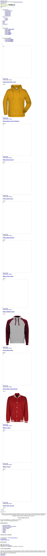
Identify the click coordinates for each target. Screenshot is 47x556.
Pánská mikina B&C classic (9, 82)
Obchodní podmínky (6, 525)
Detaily (10, 79)
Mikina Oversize (6, 466)
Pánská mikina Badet (8, 350)
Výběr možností (6, 79)
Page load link (3, 553)
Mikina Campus (6, 427)
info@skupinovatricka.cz (18, 1)
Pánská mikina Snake (8, 198)
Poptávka (4, 530)
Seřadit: (9, 29)
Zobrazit (9, 39)
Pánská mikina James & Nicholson (11, 121)
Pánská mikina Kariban (8, 237)
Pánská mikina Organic (8, 505)
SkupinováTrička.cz (14, 537)
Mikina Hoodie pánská (8, 159)
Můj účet (4, 532)
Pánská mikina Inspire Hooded (10, 389)
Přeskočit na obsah (3, 0)
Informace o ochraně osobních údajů (9, 526)
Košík (4, 531)
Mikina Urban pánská (8, 276)
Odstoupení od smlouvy (7, 527)
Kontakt (4, 529)
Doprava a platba (6, 528)
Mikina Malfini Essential (8, 311)
